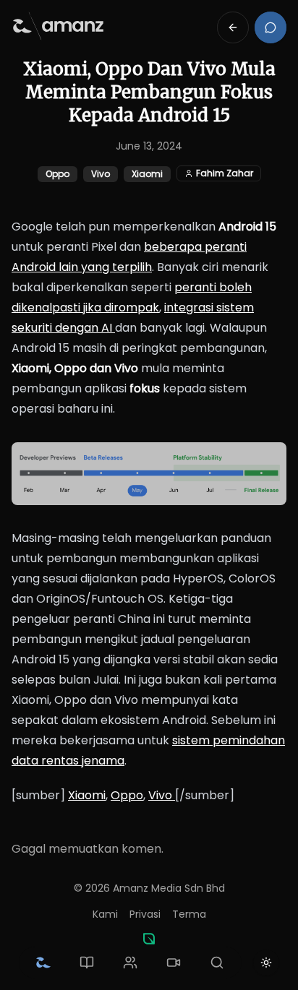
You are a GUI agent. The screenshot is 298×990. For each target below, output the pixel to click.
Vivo (161, 795)
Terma (189, 914)
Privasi (145, 914)
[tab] (43, 963)
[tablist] (130, 962)
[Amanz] (149, 938)
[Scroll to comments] (270, 27)
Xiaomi (87, 795)
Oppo (127, 795)
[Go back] (233, 27)
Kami (105, 914)
